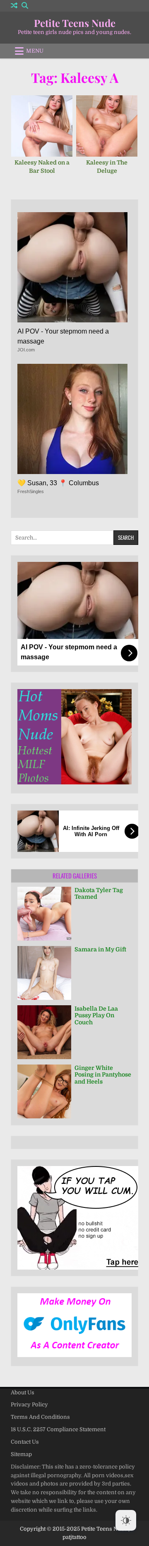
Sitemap (21, 1454)
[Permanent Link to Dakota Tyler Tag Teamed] (44, 914)
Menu (34, 51)
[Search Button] (25, 5)
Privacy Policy (29, 1404)
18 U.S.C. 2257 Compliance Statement (58, 1429)
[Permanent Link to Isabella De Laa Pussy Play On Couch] (44, 1032)
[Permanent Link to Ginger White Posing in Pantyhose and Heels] (44, 1091)
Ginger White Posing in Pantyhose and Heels (102, 1075)
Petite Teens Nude (74, 22)
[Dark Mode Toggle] (126, 1520)
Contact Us (25, 1442)
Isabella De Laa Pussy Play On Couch (96, 1015)
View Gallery (45, 130)
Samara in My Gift (100, 949)
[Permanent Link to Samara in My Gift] (44, 973)
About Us (22, 1392)
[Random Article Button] (14, 5)
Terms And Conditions (40, 1417)
